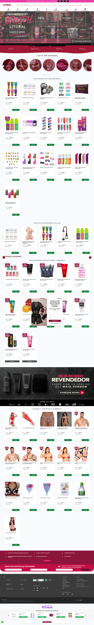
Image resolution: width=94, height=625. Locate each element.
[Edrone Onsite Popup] (47, 312)
